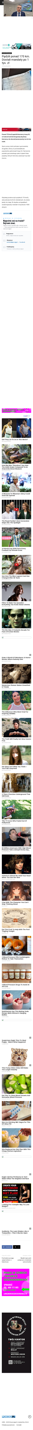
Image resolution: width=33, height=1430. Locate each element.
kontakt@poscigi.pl (12, 242)
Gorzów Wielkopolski (6, 53)
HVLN (27, 1422)
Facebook (22, 242)
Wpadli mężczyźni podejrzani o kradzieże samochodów (24, 1260)
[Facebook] (29, 1416)
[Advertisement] (16, 25)
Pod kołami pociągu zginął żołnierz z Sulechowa (8, 1260)
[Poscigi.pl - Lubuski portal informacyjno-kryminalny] (8, 1416)
